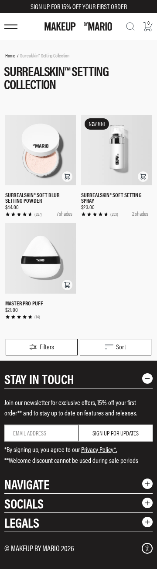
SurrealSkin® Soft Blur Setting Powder (32, 197)
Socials (24, 503)
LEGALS (21, 522)
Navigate (26, 484)
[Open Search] (130, 26)
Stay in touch (39, 378)
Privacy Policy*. (99, 449)
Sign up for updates (115, 432)
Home (10, 55)
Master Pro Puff (24, 303)
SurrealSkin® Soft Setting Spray (111, 197)
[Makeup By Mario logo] (78, 26)
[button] (67, 176)
